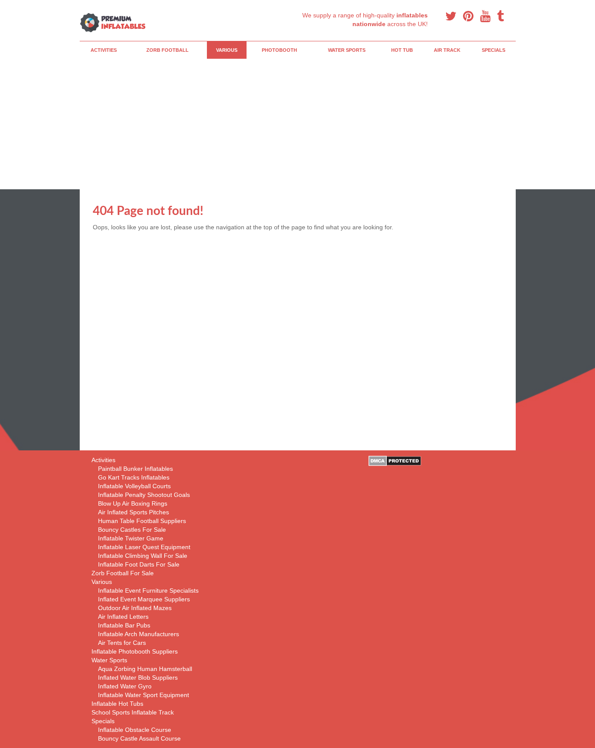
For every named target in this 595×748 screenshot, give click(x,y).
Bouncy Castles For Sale (132, 529)
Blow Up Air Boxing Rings (132, 503)
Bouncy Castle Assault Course (139, 738)
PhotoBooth (279, 50)
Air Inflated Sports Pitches (133, 512)
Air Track (447, 50)
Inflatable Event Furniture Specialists (148, 590)
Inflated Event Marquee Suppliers (144, 599)
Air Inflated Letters (123, 616)
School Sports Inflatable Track (132, 712)
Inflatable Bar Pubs (124, 625)
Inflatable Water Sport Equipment (143, 694)
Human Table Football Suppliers (142, 520)
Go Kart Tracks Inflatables (133, 477)
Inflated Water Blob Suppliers (138, 677)
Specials (493, 50)
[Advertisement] (328, 124)
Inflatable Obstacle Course (134, 729)
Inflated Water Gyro (125, 686)
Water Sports (346, 50)
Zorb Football (167, 50)
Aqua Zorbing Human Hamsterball (145, 668)
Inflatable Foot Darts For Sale (138, 564)
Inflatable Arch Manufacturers (138, 634)
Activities (104, 50)
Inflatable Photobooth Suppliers (134, 651)
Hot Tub (402, 50)
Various (226, 50)
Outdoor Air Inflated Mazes (135, 607)
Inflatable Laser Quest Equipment (144, 546)
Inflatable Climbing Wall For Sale (142, 555)
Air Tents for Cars (122, 642)
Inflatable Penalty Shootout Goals (144, 494)
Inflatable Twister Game (130, 538)
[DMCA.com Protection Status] (394, 460)
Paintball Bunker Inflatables (135, 468)
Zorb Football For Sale (122, 573)
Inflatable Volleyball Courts (134, 486)
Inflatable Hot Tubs (117, 703)
